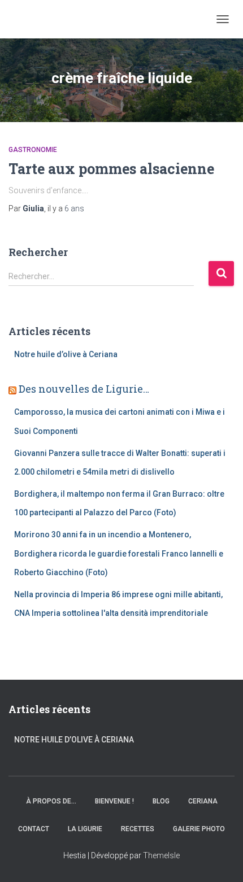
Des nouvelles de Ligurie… (84, 389)
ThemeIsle (161, 855)
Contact (33, 829)
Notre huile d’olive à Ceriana (66, 354)
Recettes (137, 829)
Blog (161, 801)
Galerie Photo (199, 829)
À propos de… (51, 801)
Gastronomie (32, 150)
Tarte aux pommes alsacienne (111, 168)
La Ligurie (85, 829)
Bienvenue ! (114, 801)
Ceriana (203, 801)
